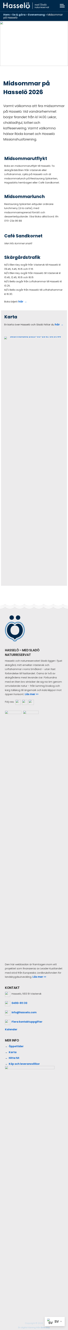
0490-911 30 (19, 1003)
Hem (6, 15)
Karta (13, 1052)
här (20, 301)
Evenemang (36, 15)
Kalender (11, 1029)
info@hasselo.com (24, 1012)
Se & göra (19, 15)
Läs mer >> (31, 694)
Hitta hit (14, 1058)
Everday (45, 1327)
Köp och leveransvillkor (24, 1064)
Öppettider (16, 1046)
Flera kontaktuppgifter (27, 1021)
